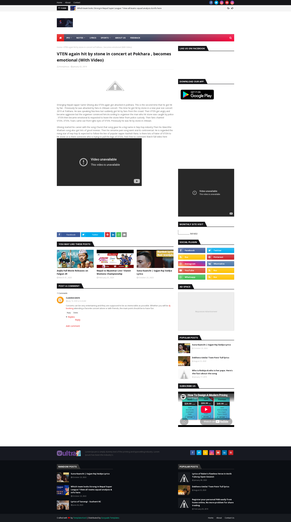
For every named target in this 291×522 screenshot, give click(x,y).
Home (59, 2)
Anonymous (64, 66)
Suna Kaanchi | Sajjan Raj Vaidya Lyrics (154, 272)
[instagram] (222, 3)
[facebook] (211, 3)
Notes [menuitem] (79, 37)
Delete (75, 313)
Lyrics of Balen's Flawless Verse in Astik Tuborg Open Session (212, 475)
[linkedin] (224, 452)
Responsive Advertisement (206, 311)
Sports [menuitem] (105, 37)
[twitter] (216, 3)
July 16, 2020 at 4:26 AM (77, 301)
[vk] (220, 263)
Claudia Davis (73, 298)
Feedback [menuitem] (135, 37)
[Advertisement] (179, 23)
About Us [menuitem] (120, 37)
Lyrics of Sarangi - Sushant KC (86, 501)
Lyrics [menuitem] (93, 37)
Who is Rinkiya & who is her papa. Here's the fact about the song (212, 372)
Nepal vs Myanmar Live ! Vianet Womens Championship (114, 272)
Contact (77, 2)
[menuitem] (60, 37)
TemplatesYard (79, 518)
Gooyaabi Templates (110, 518)
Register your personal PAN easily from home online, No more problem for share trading (213, 502)
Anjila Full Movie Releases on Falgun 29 (72, 272)
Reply (69, 313)
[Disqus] (115, 408)
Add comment (73, 326)
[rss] (191, 257)
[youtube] (191, 270)
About (67, 2)
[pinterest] (227, 3)
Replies (71, 316)
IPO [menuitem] (68, 37)
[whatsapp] (191, 277)
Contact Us (229, 518)
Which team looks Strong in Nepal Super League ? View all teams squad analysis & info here (119, 8)
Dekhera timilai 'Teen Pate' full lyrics (210, 357)
